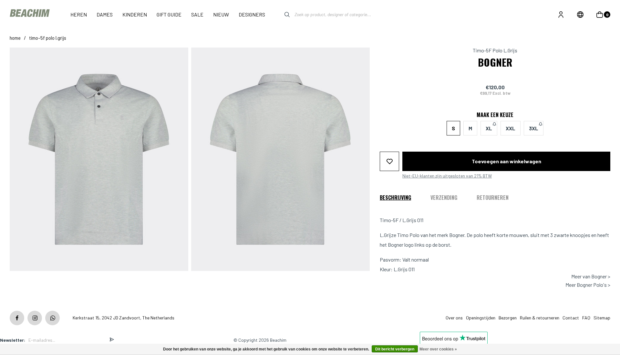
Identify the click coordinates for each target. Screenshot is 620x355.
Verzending (443, 197)
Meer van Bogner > (590, 276)
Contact (571, 317)
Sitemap (602, 317)
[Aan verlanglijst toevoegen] (389, 161)
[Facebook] (17, 318)
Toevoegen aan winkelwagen (506, 161)
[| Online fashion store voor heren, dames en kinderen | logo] (30, 14)
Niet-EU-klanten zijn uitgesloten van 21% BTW (447, 175)
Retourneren (493, 197)
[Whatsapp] (52, 318)
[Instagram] (34, 318)
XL (489, 128)
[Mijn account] (561, 14)
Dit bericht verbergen (394, 349)
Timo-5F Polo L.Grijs (47, 38)
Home (15, 38)
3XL (533, 128)
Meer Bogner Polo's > (587, 285)
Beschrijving (395, 197)
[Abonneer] (111, 340)
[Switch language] (580, 14)
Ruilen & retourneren (539, 317)
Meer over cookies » (438, 349)
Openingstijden (480, 317)
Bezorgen (508, 317)
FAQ (586, 317)
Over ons (454, 317)
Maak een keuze (495, 115)
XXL (510, 128)
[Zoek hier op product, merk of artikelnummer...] (282, 14)
